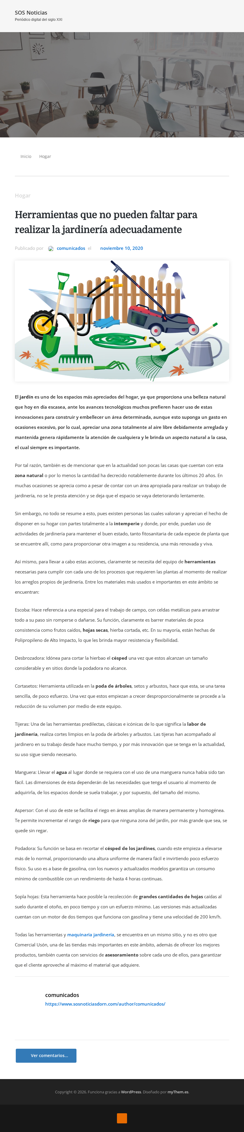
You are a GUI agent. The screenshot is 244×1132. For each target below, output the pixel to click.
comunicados (70, 248)
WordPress (131, 1092)
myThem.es (178, 1092)
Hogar (45, 156)
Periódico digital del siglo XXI (38, 20)
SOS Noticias (31, 12)
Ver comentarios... (49, 1055)
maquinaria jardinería (90, 934)
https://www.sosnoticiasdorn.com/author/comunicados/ (105, 1004)
